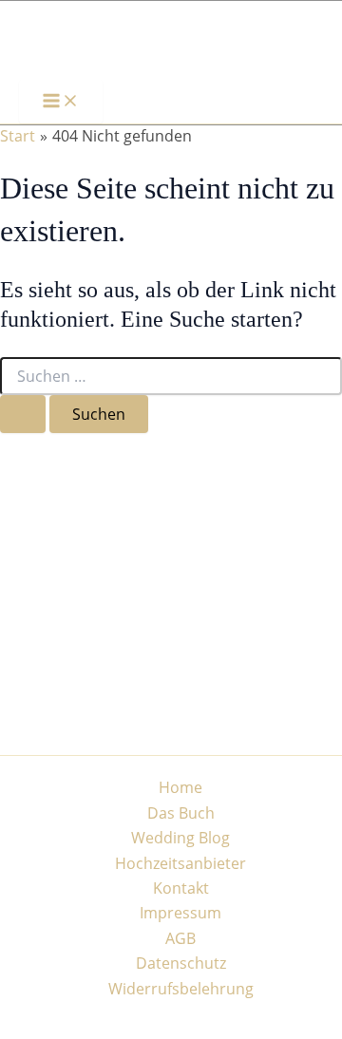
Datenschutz (181, 963)
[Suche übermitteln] (23, 414)
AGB (180, 938)
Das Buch (181, 813)
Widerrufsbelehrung (181, 988)
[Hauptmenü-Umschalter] (61, 101)
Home (180, 787)
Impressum (180, 912)
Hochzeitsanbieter (180, 863)
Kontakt (181, 888)
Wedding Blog (180, 837)
